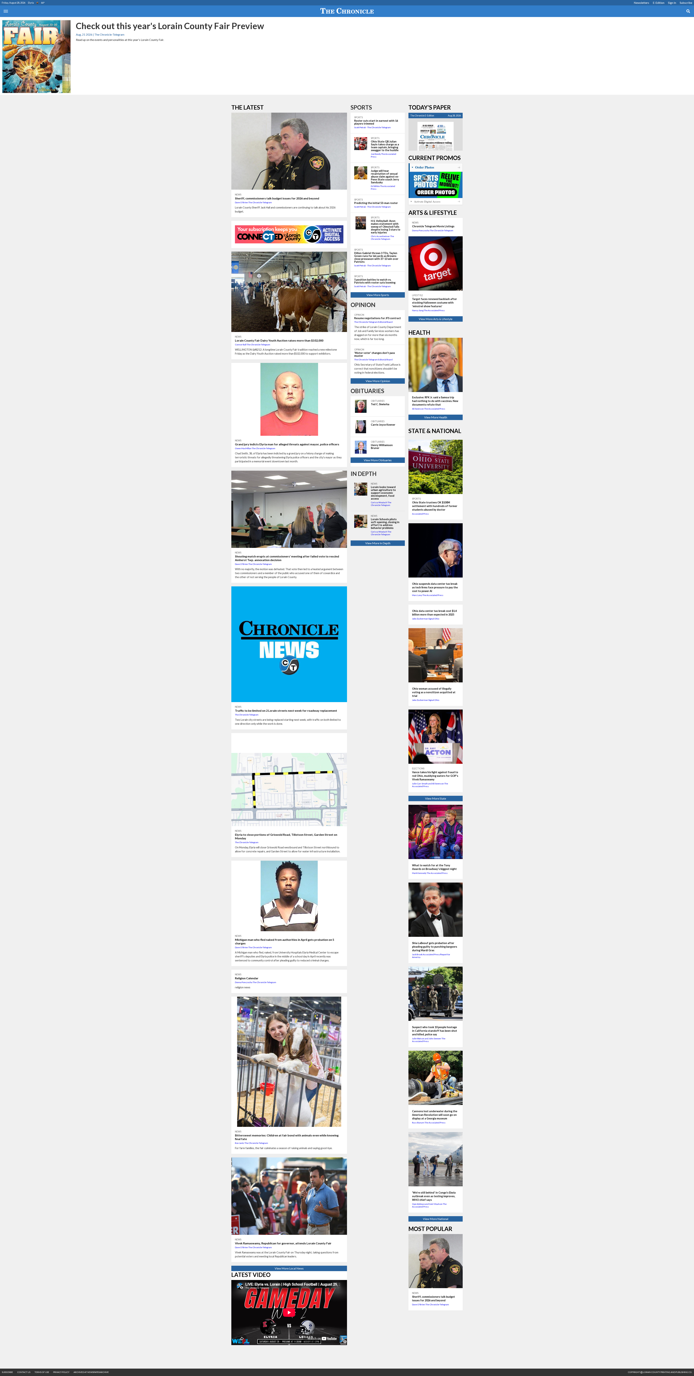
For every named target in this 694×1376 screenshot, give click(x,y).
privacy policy (61, 1372)
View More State (435, 798)
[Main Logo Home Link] (347, 11)
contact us (23, 1372)
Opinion (363, 304)
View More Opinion (378, 381)
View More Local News (289, 1268)
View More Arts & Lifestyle (435, 319)
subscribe (7, 1372)
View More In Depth (377, 543)
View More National (435, 1219)
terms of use (42, 1372)
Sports (361, 107)
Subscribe (686, 2)
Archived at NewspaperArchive (91, 1372)
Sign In (672, 2)
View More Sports (378, 295)
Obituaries (367, 390)
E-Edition (658, 2)
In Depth (363, 473)
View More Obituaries (378, 460)
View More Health (435, 417)
